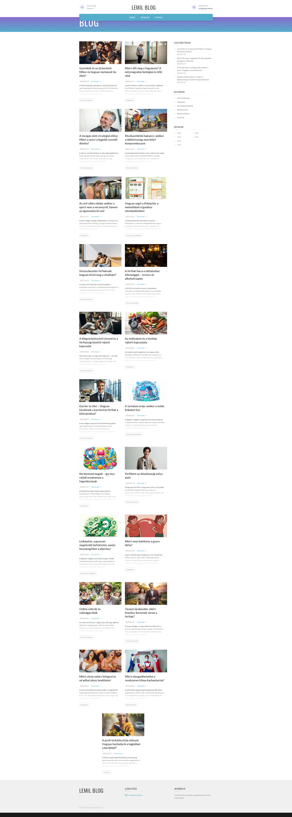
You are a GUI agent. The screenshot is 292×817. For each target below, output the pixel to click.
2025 (179, 137)
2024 (179, 141)
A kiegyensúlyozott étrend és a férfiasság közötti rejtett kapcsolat (98, 342)
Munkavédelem (132, 168)
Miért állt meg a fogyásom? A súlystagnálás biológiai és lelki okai (143, 72)
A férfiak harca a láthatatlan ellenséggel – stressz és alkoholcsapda (142, 274)
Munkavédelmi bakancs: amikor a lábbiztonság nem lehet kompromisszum (144, 139)
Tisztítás (106, 772)
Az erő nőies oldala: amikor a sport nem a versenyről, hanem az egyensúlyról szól (98, 207)
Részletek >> (96, 81)
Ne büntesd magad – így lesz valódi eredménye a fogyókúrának (97, 477)
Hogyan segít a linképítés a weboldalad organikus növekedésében (141, 207)
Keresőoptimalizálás (133, 235)
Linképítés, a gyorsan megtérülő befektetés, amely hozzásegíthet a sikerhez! (97, 545)
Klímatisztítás (131, 705)
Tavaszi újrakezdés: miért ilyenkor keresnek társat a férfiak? (141, 612)
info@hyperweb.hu (206, 8)
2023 (179, 145)
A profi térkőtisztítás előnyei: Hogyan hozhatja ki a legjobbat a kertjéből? (121, 744)
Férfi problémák (86, 100)
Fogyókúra (130, 100)
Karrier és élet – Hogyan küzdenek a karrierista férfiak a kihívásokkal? (98, 409)
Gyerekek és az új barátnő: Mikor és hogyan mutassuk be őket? (97, 72)
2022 (197, 133)
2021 (197, 137)
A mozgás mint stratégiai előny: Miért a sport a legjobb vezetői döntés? (98, 139)
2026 (179, 133)
